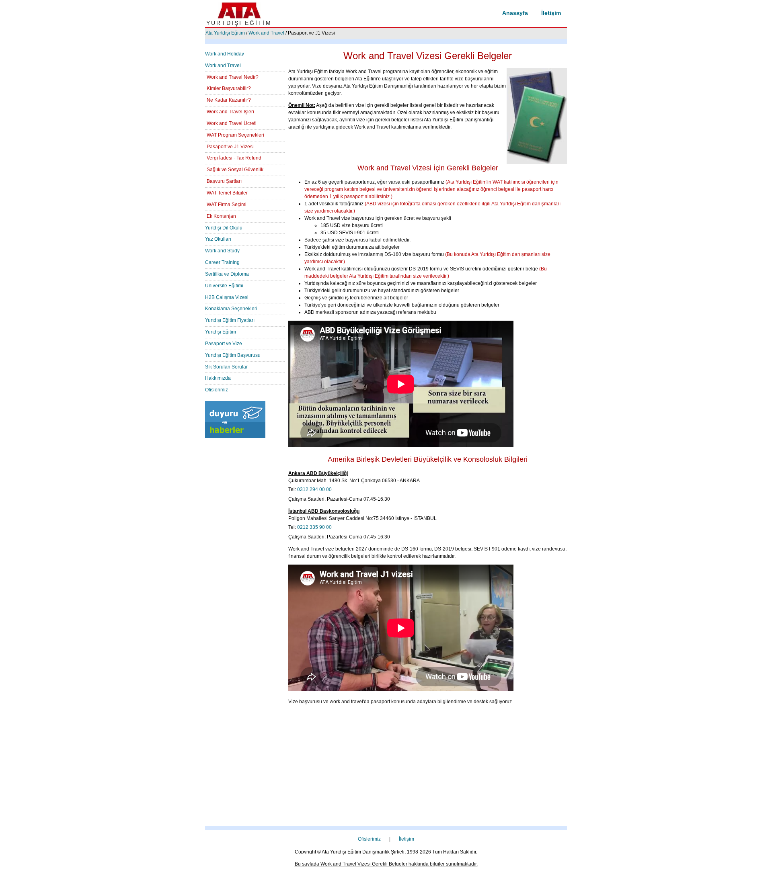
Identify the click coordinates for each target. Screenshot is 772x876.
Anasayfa (515, 13)
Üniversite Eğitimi (224, 286)
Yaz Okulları (218, 239)
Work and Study (222, 251)
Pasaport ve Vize (223, 343)
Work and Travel (266, 33)
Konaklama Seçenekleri (231, 308)
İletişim (551, 13)
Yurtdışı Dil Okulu (223, 228)
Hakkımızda (218, 378)
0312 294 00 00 (314, 489)
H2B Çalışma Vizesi (226, 297)
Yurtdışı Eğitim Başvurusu (233, 355)
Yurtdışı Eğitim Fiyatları (230, 320)
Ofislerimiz (216, 390)
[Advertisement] (386, 770)
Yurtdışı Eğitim (220, 332)
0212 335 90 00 (314, 527)
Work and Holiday (224, 54)
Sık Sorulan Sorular (226, 367)
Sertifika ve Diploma (227, 274)
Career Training (222, 262)
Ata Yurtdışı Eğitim (225, 33)
